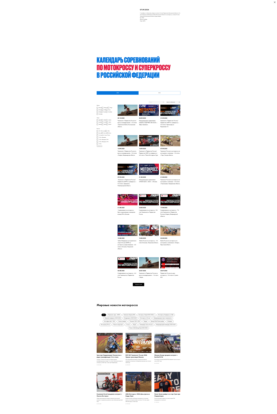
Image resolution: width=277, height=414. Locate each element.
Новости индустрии (118, 324)
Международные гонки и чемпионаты (163, 318)
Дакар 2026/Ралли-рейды (157, 321)
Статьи (128, 324)
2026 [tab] (159, 92)
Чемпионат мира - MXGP (114, 314)
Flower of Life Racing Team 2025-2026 (138, 328)
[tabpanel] (138, 196)
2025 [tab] (117, 92)
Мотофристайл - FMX (109, 321)
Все (104, 314)
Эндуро (145, 321)
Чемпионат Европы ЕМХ (129, 314)
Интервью (169, 321)
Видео (134, 324)
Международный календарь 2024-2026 (166, 324)
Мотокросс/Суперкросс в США (165, 314)
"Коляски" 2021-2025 (135, 321)
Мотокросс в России (145, 318)
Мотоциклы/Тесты (105, 324)
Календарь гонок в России (146, 324)
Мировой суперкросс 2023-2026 (113, 318)
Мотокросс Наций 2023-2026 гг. (146, 314)
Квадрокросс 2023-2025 (130, 318)
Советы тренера (122, 321)
